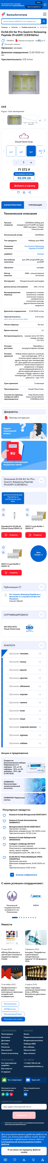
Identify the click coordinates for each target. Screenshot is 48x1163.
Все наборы (29, 1047)
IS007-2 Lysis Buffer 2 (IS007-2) (10, 565)
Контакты (5, 1037)
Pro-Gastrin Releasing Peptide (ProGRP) (34, 247)
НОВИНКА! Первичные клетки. (14, 799)
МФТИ (28, 890)
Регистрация (7, 1034)
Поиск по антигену (9, 1053)
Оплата (4, 1044)
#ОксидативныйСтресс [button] (13, 1014)
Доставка (5, 1040)
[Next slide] (44, 120)
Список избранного (26, 874)
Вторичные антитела (33, 1040)
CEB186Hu (10, 41)
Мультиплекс (30, 1050)
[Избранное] (14, 1159)
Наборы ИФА (30, 1044)
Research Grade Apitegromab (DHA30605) (22, 838)
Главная (4, 27)
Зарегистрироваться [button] (34, 7)
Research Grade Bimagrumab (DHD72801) (27, 815)
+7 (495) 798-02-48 (32, 1063)
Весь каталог (29, 1053)
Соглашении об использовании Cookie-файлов (21, 1142)
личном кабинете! (18, 5)
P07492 (40, 254)
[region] (24, 598)
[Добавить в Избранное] (18, 192)
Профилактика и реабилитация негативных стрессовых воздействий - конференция (12, 992)
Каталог (15, 27)
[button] (15, 917)
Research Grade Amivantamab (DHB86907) (23, 821)
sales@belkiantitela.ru (33, 1066)
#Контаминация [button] (10, 1004)
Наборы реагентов (29, 27)
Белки (26, 1034)
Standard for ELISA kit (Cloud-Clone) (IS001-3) (11, 527)
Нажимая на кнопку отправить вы (24, 1123)
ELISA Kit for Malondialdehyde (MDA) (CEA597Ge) (25, 858)
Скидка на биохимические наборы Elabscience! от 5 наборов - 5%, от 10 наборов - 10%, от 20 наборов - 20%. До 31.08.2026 (15, 767)
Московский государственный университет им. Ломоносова (10, 894)
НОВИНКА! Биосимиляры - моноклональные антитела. (12, 785)
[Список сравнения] (24, 1159)
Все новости (6, 1069)
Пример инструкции (26, 41)
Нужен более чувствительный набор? (16, 319)
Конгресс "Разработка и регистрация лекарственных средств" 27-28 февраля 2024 (35, 956)
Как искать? (6, 1050)
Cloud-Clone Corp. (24, 142)
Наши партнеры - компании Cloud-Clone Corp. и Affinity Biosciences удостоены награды (35, 992)
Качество (5, 1047)
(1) (44, 41)
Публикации (35, 205)
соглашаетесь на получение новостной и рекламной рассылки (24, 1123)
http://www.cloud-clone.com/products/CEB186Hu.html (35, 397)
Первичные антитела (33, 1037)
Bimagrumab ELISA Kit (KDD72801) (24, 827)
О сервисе (5, 1072)
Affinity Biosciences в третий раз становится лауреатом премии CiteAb (11, 955)
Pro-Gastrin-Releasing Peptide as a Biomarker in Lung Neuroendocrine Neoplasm (24, 596)
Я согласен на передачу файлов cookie (24, 1150)
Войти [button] (39, 2)
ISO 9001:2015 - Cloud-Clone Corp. (12, 628)
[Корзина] (24, 185)
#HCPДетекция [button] (10, 1009)
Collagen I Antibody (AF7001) (22, 844)
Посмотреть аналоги (12, 44)
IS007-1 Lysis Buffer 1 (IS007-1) (34, 527)
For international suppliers (8, 1064)
